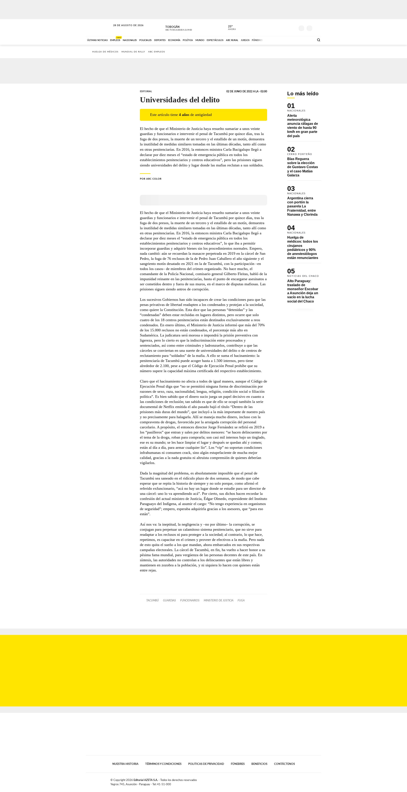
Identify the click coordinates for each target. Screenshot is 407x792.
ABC (99, 27)
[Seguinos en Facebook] (273, 27)
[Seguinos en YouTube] (286, 27)
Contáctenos (284, 764)
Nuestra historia (125, 764)
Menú (317, 27)
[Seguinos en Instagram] (292, 27)
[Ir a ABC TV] (277, 39)
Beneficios (259, 764)
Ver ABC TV (186, 27)
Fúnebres (238, 764)
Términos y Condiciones (163, 764)
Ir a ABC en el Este (124, 29)
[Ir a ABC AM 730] (288, 39)
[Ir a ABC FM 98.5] (305, 39)
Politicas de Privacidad (206, 764)
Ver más (304, 122)
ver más (229, 28)
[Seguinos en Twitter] (280, 27)
